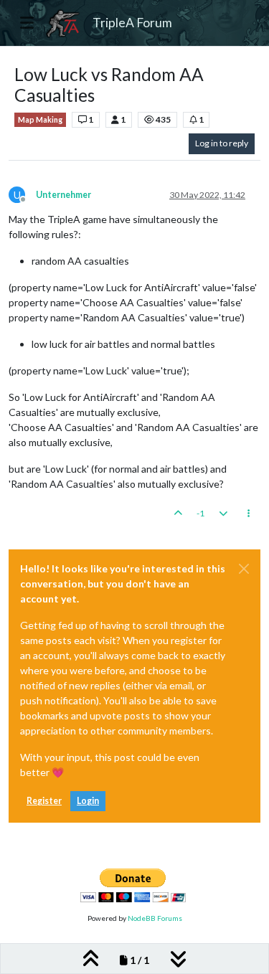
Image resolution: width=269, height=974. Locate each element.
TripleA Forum (132, 22)
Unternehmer (63, 194)
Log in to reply (221, 143)
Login (88, 800)
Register (44, 800)
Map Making (40, 119)
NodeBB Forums (155, 918)
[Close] (243, 568)
